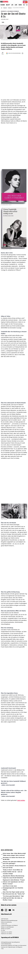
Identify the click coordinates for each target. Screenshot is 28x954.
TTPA (2, 949)
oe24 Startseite (4, 919)
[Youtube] (10, 910)
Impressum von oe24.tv (6, 934)
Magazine (5, 7)
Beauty (8, 5)
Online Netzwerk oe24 (6, 914)
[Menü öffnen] (26, 4)
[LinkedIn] (14, 910)
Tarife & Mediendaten (6, 944)
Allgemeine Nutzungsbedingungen (9, 920)
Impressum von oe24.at (6, 932)
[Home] (1, 7)
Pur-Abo (3, 930)
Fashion (3, 5)
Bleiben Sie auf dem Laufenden (8, 905)
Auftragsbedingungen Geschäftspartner (10, 942)
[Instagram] (6, 910)
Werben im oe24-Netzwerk (7, 927)
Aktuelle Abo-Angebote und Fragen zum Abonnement (13, 945)
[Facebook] (2, 910)
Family (20, 5)
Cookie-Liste (4, 924)
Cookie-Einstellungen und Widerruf (9, 925)
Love (16, 5)
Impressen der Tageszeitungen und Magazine (11, 947)
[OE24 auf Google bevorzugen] (22, 53)
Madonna (10, 7)
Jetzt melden (21, 800)
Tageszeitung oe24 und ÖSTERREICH (10, 937)
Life (12, 5)
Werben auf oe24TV (5, 929)
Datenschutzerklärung (6, 922)
